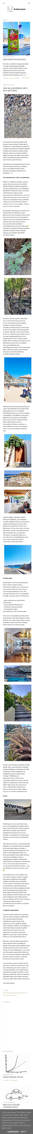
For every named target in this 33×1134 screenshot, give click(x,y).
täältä (11, 173)
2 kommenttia (13, 1080)
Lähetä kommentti (15, 78)
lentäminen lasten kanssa (17, 993)
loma (25, 993)
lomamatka (6, 995)
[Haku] (29, 3)
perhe (11, 995)
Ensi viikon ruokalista (14, 59)
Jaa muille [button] (5, 78)
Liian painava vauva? (13, 1077)
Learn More (13, 1132)
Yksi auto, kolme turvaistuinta (11, 1106)
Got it (23, 1132)
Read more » (26, 77)
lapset (8, 993)
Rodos (15, 995)
